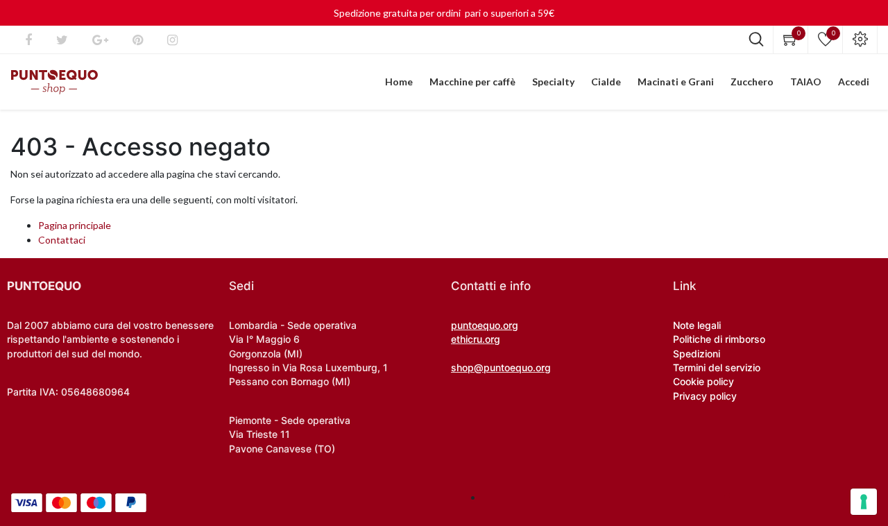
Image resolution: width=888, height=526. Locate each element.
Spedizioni (696, 353)
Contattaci (61, 240)
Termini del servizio (716, 367)
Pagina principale (74, 225)
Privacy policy (705, 396)
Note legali (697, 325)
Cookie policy (703, 381)
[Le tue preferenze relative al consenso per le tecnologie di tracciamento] (864, 502)
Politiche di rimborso (719, 339)
